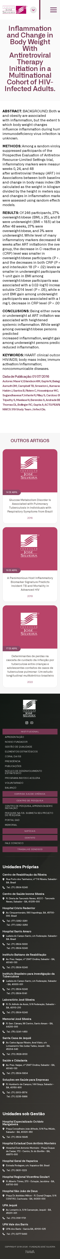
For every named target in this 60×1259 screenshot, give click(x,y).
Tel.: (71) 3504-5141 (16, 993)
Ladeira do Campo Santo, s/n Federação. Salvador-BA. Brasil (32, 938)
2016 (30, 518)
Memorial (11, 825)
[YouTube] (31, 723)
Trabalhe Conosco (30, 849)
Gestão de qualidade (18, 747)
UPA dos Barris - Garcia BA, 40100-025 (26, 1229)
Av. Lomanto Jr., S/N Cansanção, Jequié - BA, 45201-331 (29, 1211)
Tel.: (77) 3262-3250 (17, 925)
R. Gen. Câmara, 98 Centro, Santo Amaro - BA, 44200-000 (29, 1025)
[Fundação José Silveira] (15, 10)
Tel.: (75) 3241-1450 (17, 1032)
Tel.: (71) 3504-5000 (17, 944)
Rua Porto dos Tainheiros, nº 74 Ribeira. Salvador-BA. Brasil (31, 881)
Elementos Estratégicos (21, 752)
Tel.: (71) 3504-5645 (17, 1137)
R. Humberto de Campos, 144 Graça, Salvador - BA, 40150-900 (30, 1086)
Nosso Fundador (16, 742)
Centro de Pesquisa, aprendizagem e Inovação (29, 807)
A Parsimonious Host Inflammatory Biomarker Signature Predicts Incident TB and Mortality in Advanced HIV (30, 584)
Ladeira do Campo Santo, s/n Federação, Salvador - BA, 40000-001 (31, 983)
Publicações (13, 766)
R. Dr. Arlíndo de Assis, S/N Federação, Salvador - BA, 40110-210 (31, 1006)
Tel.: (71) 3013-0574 (16, 1093)
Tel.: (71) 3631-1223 (16, 1170)
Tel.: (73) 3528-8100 (17, 1054)
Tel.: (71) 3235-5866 (17, 1097)
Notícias (30, 831)
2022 (30, 682)
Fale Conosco (14, 843)
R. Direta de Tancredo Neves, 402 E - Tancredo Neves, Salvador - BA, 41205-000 (30, 900)
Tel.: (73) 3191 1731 (16, 1218)
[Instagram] (26, 723)
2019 (30, 596)
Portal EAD (12, 820)
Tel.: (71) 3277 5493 (16, 1234)
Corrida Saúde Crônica (30, 794)
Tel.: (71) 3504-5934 (17, 1073)
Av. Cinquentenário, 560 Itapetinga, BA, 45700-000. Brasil (30, 914)
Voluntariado (14, 783)
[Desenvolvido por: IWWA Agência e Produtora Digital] (30, 1251)
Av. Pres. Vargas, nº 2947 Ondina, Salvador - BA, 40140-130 (30, 961)
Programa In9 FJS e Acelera (22, 778)
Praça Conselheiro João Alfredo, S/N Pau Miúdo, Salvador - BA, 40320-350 (30, 1130)
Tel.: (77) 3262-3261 (17, 921)
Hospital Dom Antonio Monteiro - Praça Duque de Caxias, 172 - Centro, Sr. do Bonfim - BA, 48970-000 (30, 1151)
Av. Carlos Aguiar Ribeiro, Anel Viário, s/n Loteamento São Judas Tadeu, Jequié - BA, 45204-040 (28, 1046)
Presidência (12, 761)
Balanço (10, 788)
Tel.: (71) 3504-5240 (17, 887)
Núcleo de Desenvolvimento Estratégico (23, 772)
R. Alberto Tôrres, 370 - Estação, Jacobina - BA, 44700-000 (30, 1183)
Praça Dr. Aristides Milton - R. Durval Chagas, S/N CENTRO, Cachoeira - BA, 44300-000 (31, 1197)
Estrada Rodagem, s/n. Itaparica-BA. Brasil (28, 1166)
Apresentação (14, 737)
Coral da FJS (13, 757)
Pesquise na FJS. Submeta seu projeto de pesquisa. (29, 814)
